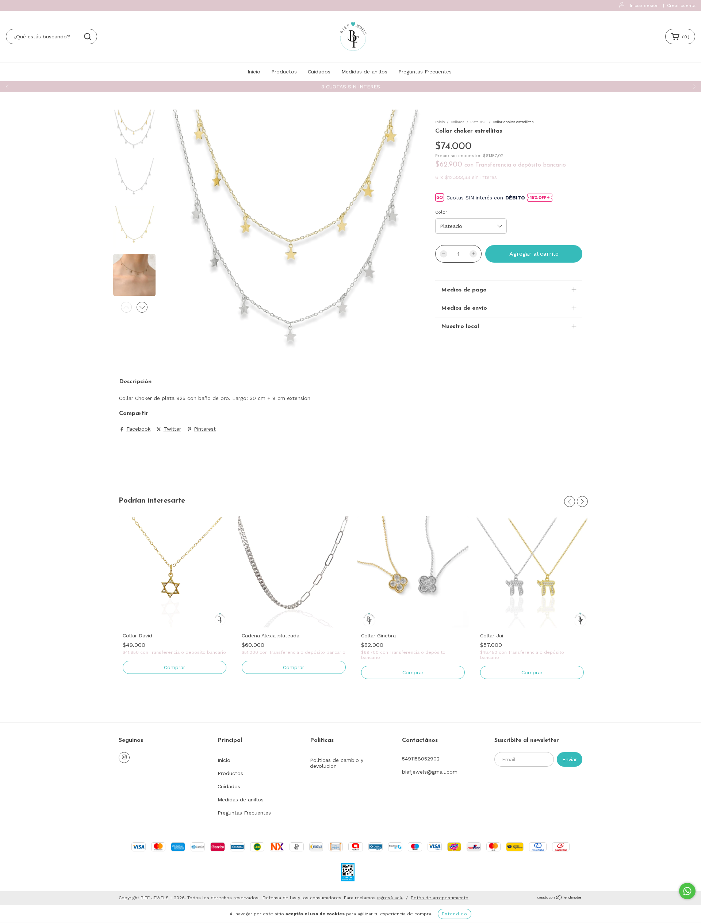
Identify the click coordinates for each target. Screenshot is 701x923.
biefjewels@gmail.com (429, 772)
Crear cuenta (681, 5)
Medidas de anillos (364, 72)
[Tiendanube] (559, 898)
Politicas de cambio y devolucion (336, 763)
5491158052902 (421, 759)
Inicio (254, 72)
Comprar (174, 668)
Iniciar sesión (644, 5)
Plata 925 (478, 122)
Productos (284, 72)
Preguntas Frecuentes (425, 72)
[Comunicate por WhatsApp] (687, 891)
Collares (457, 122)
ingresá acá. (390, 897)
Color (441, 212)
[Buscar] (87, 36)
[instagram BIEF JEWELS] (124, 757)
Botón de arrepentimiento (439, 897)
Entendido (454, 913)
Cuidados (319, 72)
